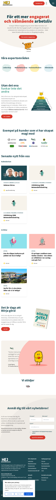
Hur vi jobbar (7, 116)
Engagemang (31, 466)
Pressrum (43, 480)
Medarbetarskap (32, 463)
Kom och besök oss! (6, 474)
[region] (19, 488)
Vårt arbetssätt (45, 463)
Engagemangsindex (33, 470)
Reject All (19, 494)
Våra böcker (44, 468)
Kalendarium (6, 161)
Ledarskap (30, 461)
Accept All (28, 494)
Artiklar (4, 230)
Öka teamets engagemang (28, 37)
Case (42, 470)
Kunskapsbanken (45, 466)
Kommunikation (32, 468)
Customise (9, 494)
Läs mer (6, 329)
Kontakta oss (39, 3)
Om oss (43, 461)
